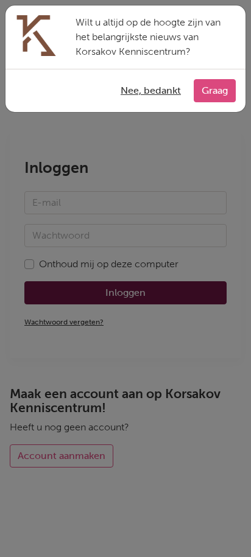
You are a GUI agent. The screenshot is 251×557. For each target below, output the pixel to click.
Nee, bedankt (151, 90)
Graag (215, 90)
